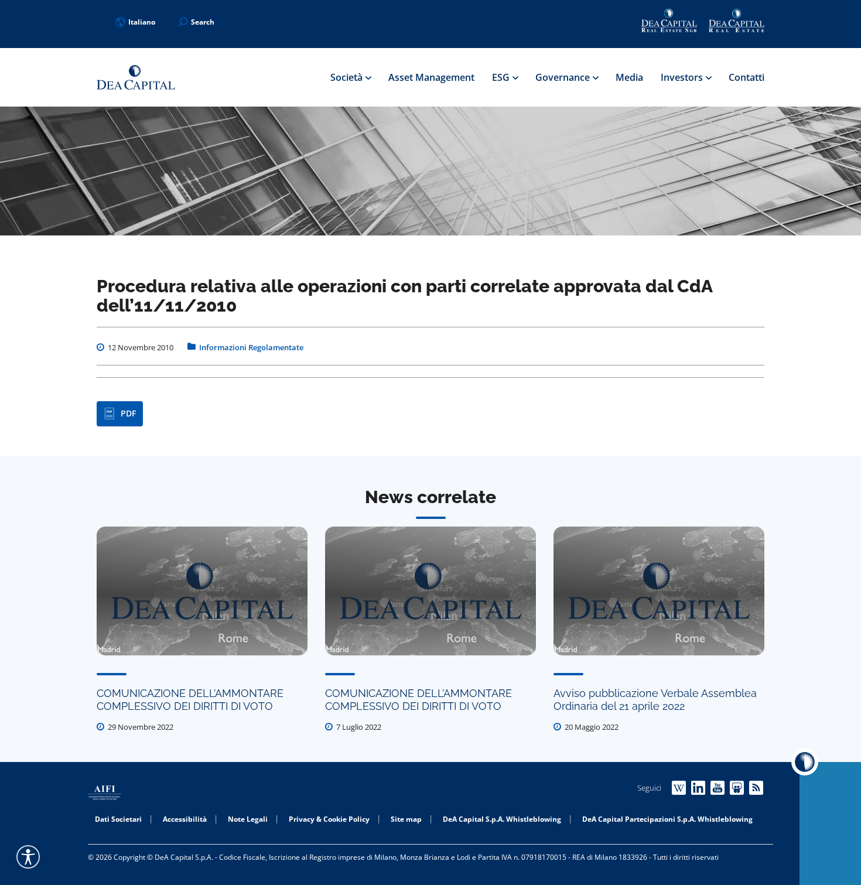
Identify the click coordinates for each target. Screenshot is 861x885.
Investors (683, 77)
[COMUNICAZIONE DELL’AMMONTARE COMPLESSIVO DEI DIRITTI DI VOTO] (202, 591)
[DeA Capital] (136, 77)
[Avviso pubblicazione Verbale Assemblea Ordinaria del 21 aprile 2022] (659, 591)
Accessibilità (185, 819)
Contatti (746, 77)
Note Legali (248, 819)
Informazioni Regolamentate (251, 347)
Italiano (141, 22)
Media (629, 77)
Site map (406, 819)
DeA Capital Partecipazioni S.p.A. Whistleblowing (667, 819)
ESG (502, 77)
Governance (563, 77)
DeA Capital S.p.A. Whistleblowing (502, 819)
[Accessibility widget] (28, 857)
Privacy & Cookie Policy (329, 819)
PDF (128, 413)
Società (347, 77)
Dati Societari (118, 819)
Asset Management (431, 77)
